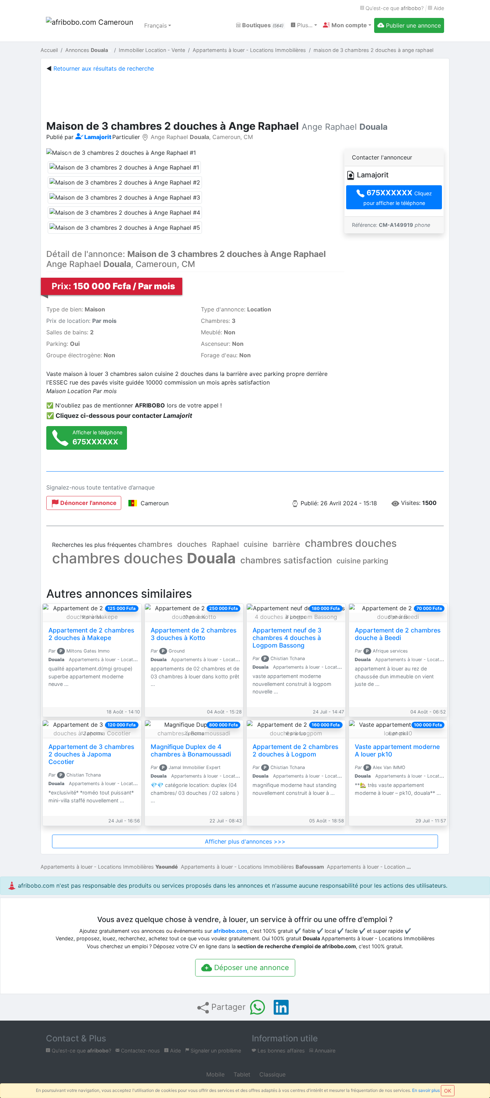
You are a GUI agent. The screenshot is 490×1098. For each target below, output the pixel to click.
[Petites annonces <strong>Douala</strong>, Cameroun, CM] (91, 25)
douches (192, 544)
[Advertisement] (245, 94)
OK (447, 1091)
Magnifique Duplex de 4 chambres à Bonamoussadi (191, 750)
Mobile (214, 1074)
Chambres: (218, 320)
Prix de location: (81, 320)
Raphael (225, 544)
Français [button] (155, 25)
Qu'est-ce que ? (394, 8)
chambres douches (351, 543)
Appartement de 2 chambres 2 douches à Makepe (91, 633)
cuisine (256, 544)
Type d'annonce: (236, 309)
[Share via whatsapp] (257, 1007)
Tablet (241, 1074)
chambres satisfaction (286, 560)
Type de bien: (75, 309)
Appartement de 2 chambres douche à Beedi (397, 633)
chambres (155, 544)
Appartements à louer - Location (366, 867)
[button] (347, 25)
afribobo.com (230, 931)
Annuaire (324, 1050)
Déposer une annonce (250, 967)
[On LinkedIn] (281, 1007)
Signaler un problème (215, 1050)
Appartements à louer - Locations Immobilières (109, 867)
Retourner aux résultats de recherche (103, 68)
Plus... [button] (303, 25)
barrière (286, 544)
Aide (438, 8)
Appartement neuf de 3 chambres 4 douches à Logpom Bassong (287, 637)
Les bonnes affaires (280, 1050)
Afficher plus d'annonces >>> (245, 841)
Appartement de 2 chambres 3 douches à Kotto (193, 633)
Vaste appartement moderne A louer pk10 (397, 750)
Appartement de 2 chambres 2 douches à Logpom (295, 750)
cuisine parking (362, 561)
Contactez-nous (139, 1050)
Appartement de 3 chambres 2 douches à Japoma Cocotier (91, 754)
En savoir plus (426, 1090)
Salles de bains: (70, 332)
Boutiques (262, 25)
